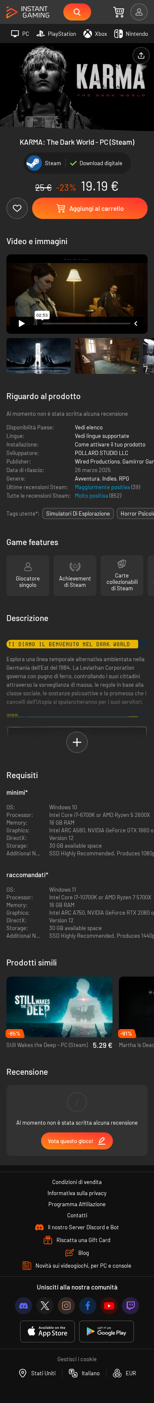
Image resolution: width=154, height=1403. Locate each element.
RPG (124, 478)
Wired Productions (97, 461)
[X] (44, 1305)
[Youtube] (109, 1305)
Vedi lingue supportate (102, 435)
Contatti (77, 1215)
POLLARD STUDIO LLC (101, 452)
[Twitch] (130, 1305)
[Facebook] (87, 1305)
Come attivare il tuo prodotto (110, 444)
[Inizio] (27, 12)
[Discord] (23, 1305)
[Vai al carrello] (118, 12)
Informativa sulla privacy (77, 1193)
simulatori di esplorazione (78, 513)
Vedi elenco (89, 427)
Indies (109, 478)
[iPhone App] (47, 1331)
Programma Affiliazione (77, 1204)
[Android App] (106, 1331)
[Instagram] (66, 1305)
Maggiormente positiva (103, 487)
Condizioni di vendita (77, 1181)
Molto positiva (92, 495)
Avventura (87, 478)
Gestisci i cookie (77, 1359)
